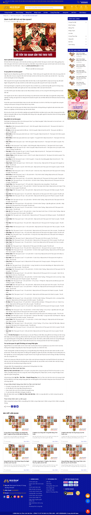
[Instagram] (15, 497)
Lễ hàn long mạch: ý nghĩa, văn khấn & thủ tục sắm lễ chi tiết (44, 462)
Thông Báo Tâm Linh (52, 486)
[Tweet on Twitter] (17, 406)
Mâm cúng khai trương (10, 401)
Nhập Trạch (37, 12)
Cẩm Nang (82, 12)
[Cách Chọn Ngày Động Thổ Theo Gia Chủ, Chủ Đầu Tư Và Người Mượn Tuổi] (72, 60)
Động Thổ (28, 12)
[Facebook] (4, 497)
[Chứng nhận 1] (68, 493)
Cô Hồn (46, 12)
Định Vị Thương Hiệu (52, 492)
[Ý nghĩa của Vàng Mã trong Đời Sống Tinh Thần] (45, 423)
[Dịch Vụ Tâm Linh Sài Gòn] (11, 7)
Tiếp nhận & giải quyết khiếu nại (35, 500)
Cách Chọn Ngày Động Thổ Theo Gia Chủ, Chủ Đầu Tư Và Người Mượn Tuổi (81, 61)
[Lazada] (22, 497)
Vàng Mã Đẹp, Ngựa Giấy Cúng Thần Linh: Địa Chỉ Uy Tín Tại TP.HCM (73, 462)
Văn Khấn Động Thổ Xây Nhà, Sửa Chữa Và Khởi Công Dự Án (81, 78)
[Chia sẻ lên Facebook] (12, 406)
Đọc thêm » (27, 441)
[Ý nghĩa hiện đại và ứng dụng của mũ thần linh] (74, 423)
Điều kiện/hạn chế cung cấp (36, 503)
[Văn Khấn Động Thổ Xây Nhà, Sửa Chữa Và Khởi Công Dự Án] (72, 78)
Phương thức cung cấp (35, 506)
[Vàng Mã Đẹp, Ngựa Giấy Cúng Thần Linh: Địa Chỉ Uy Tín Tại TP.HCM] (74, 452)
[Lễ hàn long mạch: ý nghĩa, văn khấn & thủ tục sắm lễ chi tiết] (45, 452)
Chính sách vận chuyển (35, 495)
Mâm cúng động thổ (24, 401)
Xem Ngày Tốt (50, 488)
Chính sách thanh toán (35, 491)
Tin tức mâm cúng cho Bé (77, 50)
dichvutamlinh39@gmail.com (17, 493)
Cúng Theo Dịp (54, 12)
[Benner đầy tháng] (78, 104)
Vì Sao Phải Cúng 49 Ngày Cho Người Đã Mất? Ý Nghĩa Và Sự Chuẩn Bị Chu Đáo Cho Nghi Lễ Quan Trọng (16, 433)
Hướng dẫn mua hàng (35, 493)
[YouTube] (8, 497)
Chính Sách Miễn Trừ (35, 497)
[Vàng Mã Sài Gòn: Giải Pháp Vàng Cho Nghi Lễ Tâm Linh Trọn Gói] (16, 452)
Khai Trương (19, 12)
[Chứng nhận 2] (78, 493)
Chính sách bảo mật (34, 487)
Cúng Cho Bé (8, 12)
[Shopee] (18, 497)
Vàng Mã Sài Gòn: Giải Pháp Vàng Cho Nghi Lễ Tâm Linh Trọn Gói (16, 462)
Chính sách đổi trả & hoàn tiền (36, 484)
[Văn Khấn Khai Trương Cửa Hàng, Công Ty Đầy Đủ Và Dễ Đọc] (72, 84)
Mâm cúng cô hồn (50, 401)
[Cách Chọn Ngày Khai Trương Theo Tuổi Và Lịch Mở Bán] (72, 66)
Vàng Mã (65, 12)
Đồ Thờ (74, 12)
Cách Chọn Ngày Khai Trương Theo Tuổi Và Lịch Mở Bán (81, 66)
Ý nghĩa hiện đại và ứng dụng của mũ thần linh (72, 433)
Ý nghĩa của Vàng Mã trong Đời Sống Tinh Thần (45, 433)
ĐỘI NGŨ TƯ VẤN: (34, 2)
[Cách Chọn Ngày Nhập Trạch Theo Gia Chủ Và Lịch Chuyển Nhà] (72, 54)
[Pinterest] (15, 406)
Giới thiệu (49, 483)
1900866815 (15, 490)
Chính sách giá (33, 481)
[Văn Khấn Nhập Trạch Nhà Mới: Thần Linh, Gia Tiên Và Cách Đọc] (72, 72)
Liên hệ (48, 481)
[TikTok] (11, 497)
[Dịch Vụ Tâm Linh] (11, 480)
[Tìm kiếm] (64, 7)
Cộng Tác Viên (50, 490)
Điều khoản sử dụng (35, 489)
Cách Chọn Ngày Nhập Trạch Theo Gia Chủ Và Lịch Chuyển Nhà (81, 55)
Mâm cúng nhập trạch (37, 401)
